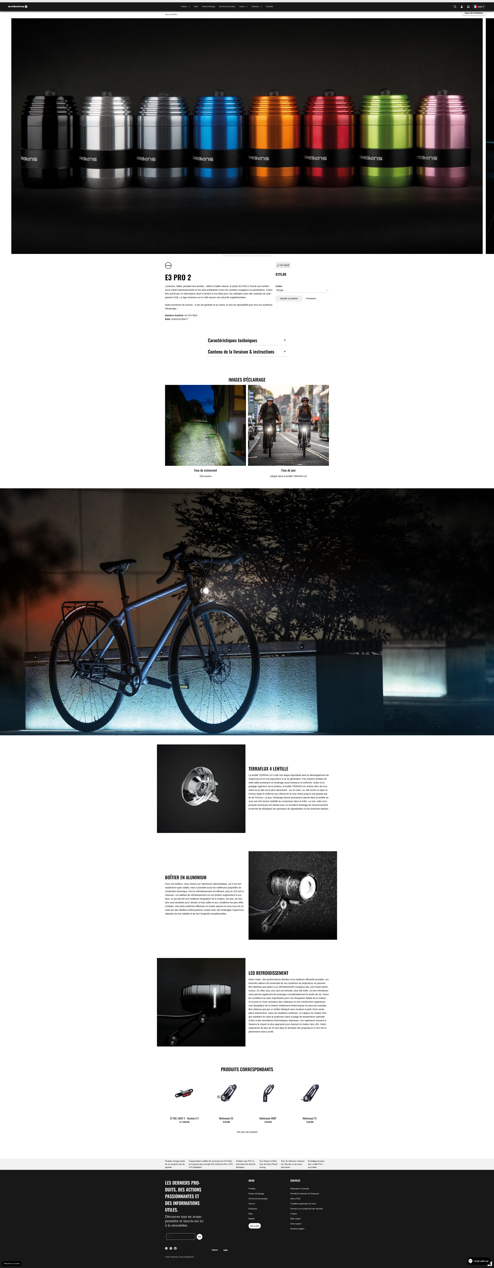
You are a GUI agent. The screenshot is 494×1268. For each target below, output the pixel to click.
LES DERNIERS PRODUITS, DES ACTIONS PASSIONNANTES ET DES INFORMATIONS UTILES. (183, 1196)
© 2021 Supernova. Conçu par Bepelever (179, 1257)
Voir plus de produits (247, 1132)
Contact (293, 1214)
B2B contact (295, 1219)
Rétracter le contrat (12, 1263)
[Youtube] (451, 7)
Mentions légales (297, 1229)
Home (167, 14)
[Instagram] (447, 7)
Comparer (311, 298)
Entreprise (253, 1209)
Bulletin (252, 1219)
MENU (251, 1180)
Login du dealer (254, 1226)
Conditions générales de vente (303, 1204)
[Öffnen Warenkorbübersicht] (468, 6)
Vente (196, 6)
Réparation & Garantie (299, 1188)
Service (252, 1204)
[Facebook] (449, 7)
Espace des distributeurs (474, 12)
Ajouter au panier (289, 298)
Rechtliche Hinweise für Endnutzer (304, 1193)
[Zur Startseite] (17, 6)
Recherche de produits (227, 6)
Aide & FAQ (295, 1199)
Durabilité (269, 6)
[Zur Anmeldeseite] (461, 6)
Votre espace (295, 1224)
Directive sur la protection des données (306, 1209)
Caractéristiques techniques (232, 340)
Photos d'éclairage (208, 6)
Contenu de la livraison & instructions (241, 351)
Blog (250, 1214)
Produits (252, 1188)
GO (199, 1237)
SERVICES (295, 1180)
